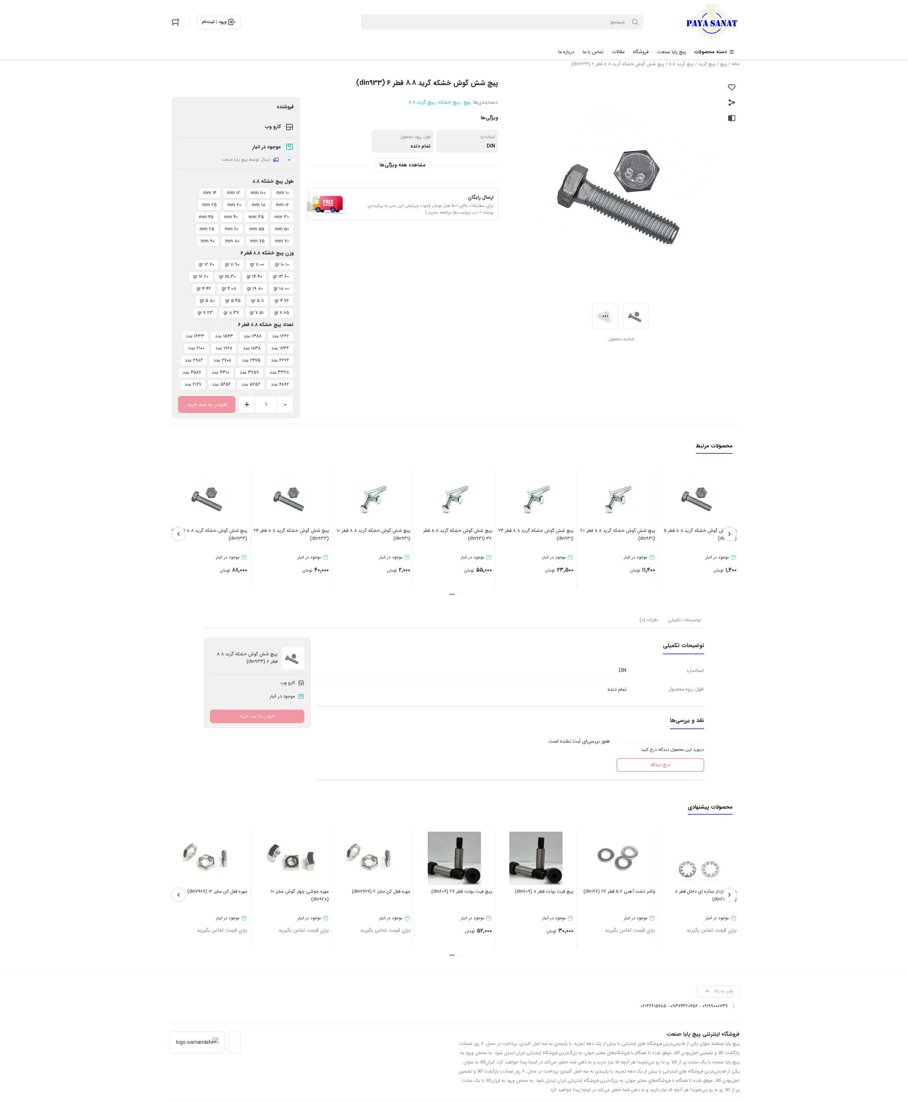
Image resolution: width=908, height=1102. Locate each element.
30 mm (282, 217)
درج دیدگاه (660, 764)
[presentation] (729, 534)
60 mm (232, 229)
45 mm (206, 217)
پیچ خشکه (449, 102)
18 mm (258, 205)
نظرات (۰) (649, 620)
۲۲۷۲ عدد (280, 360)
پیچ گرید (706, 64)
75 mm (257, 241)
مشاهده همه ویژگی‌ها (403, 165)
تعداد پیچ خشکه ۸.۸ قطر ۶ (266, 325)
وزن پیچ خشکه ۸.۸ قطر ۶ (267, 253)
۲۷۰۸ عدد (222, 360)
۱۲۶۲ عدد (280, 336)
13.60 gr (281, 276)
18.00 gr (281, 288)
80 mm (232, 241)
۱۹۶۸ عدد (223, 348)
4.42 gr (203, 288)
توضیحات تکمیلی (684, 620)
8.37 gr (231, 312)
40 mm (231, 217)
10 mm (282, 193)
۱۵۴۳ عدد (224, 336)
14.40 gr (254, 276)
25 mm (209, 205)
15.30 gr (227, 276)
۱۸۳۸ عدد (252, 348)
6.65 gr (281, 312)
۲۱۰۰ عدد (196, 348)
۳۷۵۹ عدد (249, 372)
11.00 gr (257, 264)
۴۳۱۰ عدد (220, 372)
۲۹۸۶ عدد (194, 360)
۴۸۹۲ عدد (280, 384)
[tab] (684, 620)
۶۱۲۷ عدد (192, 384)
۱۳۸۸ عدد (252, 336)
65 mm (207, 229)
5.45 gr (232, 300)
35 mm (256, 217)
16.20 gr (201, 276)
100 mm (258, 193)
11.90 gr (232, 264)
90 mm (208, 241)
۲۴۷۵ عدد (251, 360)
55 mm (256, 229)
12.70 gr (206, 264)
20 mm (234, 205)
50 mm (282, 229)
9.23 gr (205, 312)
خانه (736, 64)
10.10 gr (282, 264)
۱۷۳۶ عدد (280, 348)
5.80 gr (207, 300)
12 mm (233, 193)
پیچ (723, 64)
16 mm (282, 205)
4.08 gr (229, 288)
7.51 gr (257, 312)
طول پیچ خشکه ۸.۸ (273, 181)
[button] (458, 594)
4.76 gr (282, 300)
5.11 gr (257, 300)
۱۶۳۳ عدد (195, 336)
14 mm (209, 193)
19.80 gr (255, 288)
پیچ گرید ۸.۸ (681, 64)
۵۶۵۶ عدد (221, 384)
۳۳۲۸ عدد (279, 372)
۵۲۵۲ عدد (251, 384)
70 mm (282, 241)
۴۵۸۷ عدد (192, 372)
